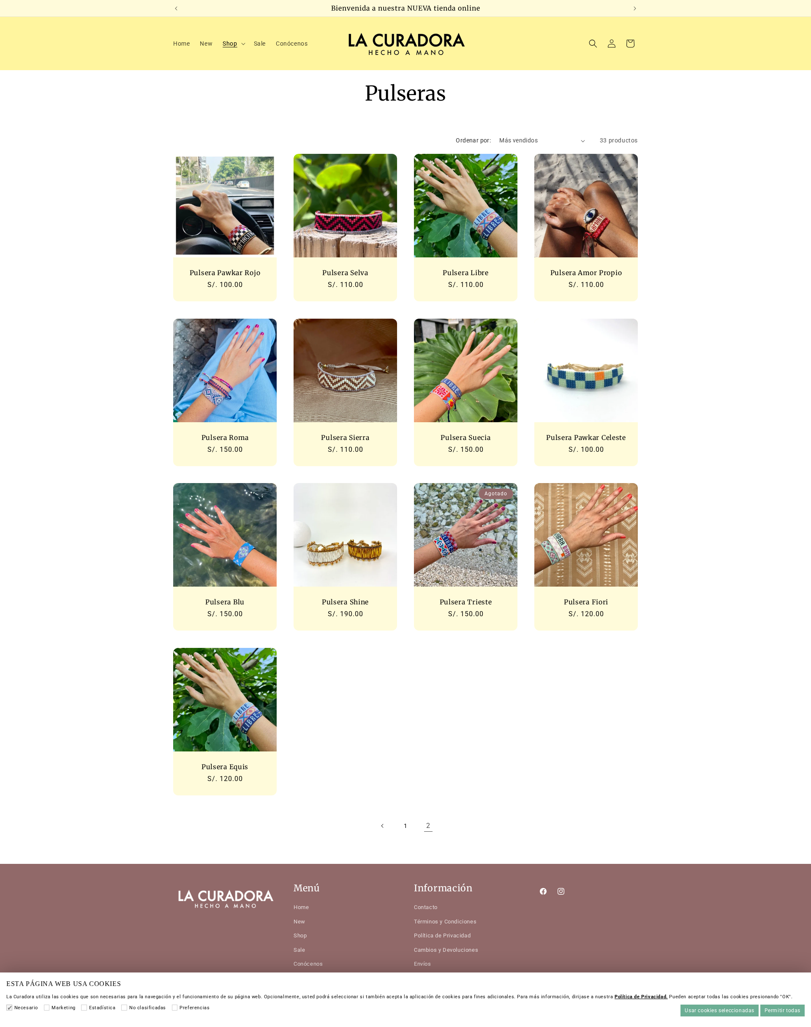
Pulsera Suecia (465, 438)
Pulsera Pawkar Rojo (225, 273)
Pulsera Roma (225, 438)
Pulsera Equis (224, 767)
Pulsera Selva (345, 273)
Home (301, 907)
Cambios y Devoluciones (446, 950)
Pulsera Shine (345, 602)
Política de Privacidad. (641, 997)
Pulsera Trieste (466, 602)
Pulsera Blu (225, 602)
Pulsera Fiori (586, 602)
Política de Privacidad (442, 935)
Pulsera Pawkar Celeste (586, 438)
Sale (299, 950)
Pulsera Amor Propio (586, 273)
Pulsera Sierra (345, 438)
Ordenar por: (473, 140)
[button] (233, 43)
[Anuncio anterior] (176, 8)
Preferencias (195, 1008)
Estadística (102, 1008)
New (299, 921)
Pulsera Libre (465, 273)
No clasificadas (147, 1008)
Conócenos (308, 964)
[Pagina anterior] (382, 826)
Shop (300, 935)
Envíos (422, 964)
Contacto (426, 907)
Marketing (63, 1008)
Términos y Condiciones (445, 921)
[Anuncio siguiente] (635, 8)
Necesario (26, 1008)
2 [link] (428, 826)
